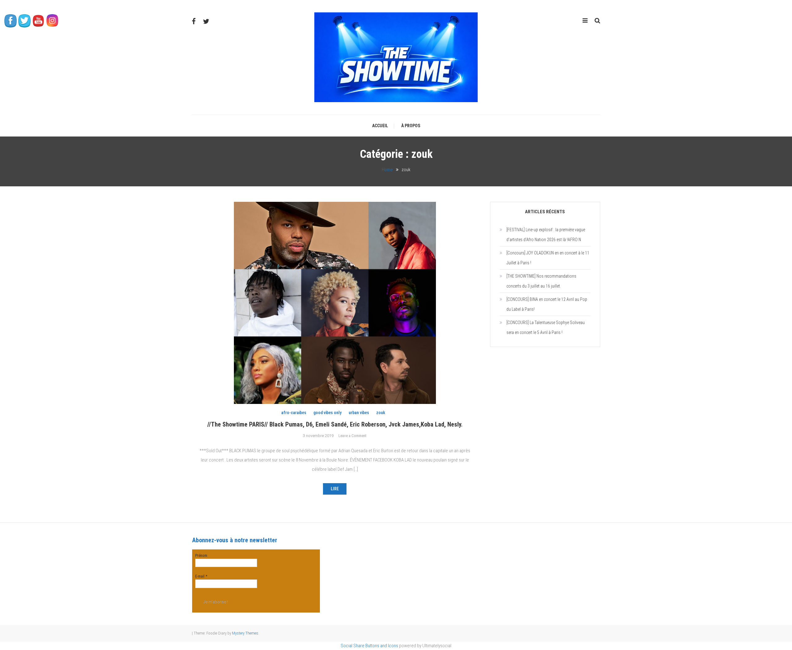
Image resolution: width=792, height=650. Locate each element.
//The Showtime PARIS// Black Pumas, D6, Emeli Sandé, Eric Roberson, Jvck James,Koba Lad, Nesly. (335, 424)
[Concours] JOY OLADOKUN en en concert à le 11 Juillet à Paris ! (547, 257)
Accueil (380, 125)
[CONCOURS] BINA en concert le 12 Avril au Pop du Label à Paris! (546, 304)
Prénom (201, 555)
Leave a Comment (352, 435)
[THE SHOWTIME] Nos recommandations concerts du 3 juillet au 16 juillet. (541, 281)
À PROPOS (410, 125)
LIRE (335, 488)
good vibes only (327, 412)
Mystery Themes (245, 633)
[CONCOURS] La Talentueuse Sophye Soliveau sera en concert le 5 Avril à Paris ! (545, 327)
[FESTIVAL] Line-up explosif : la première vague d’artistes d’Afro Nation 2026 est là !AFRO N (545, 234)
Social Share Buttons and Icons (369, 645)
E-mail (201, 576)
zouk (380, 412)
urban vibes (359, 412)
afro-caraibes (293, 412)
